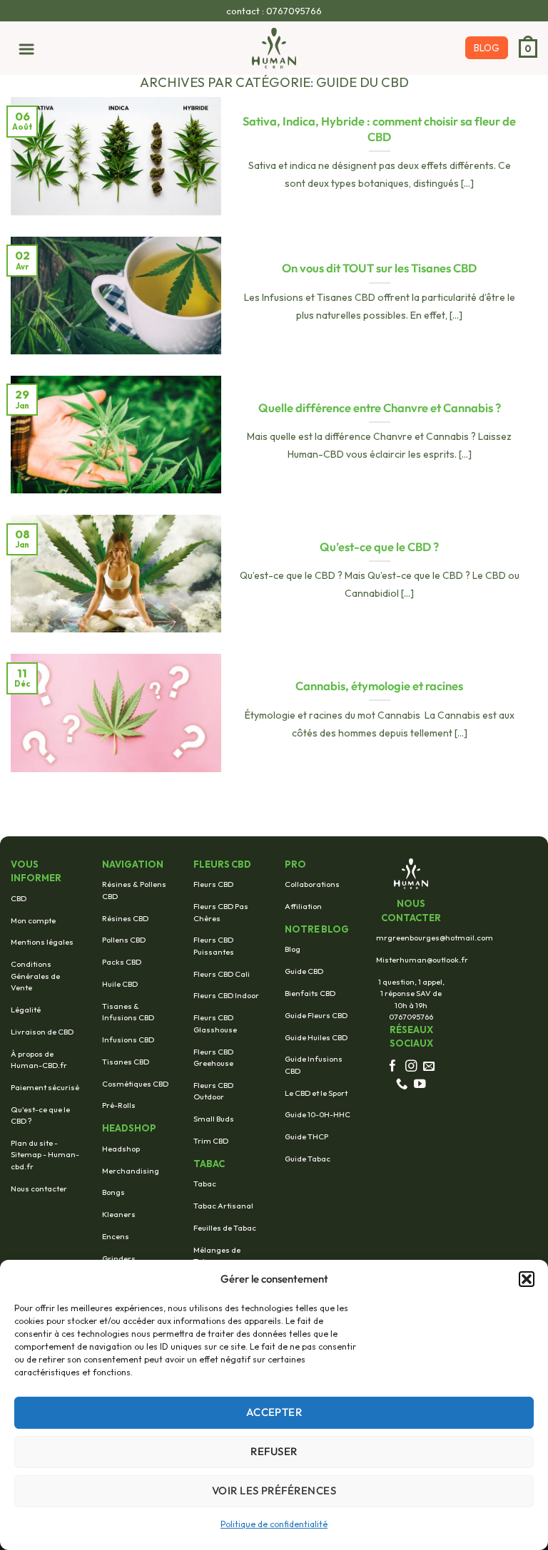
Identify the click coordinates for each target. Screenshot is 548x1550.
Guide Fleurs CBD (316, 1015)
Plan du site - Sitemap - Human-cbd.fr (45, 1154)
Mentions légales (42, 942)
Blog (292, 949)
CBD (18, 898)
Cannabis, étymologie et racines (379, 685)
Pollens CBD (124, 940)
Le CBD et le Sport (316, 1093)
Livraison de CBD (42, 1032)
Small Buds (213, 1119)
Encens (115, 1236)
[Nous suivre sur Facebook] (393, 1066)
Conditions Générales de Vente (35, 975)
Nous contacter (39, 1189)
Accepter (274, 1412)
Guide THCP (306, 1136)
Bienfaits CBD (310, 993)
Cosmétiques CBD (135, 1084)
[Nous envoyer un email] (429, 1066)
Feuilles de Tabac (224, 1228)
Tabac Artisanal (223, 1206)
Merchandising (130, 1171)
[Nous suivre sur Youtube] (420, 1084)
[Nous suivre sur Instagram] (411, 1066)
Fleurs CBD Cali (221, 974)
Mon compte (33, 920)
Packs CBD (121, 962)
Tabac (204, 1184)
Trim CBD (210, 1141)
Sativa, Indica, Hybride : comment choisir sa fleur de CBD (379, 128)
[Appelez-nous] (402, 1084)
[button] (526, 1279)
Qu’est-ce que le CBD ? (379, 546)
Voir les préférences (274, 1490)
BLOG (486, 47)
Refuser (273, 1451)
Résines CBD (125, 918)
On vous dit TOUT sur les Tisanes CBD (379, 267)
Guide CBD (304, 971)
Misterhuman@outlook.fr (422, 960)
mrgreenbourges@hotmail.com (434, 938)
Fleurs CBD (213, 884)
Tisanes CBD (125, 1062)
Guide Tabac (307, 1159)
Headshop (121, 1149)
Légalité (26, 1010)
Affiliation (303, 906)
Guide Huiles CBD (316, 1037)
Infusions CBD (128, 1040)
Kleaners (119, 1214)
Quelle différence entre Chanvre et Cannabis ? (379, 407)
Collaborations (312, 884)
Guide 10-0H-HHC (317, 1114)
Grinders (119, 1258)
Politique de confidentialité (274, 1524)
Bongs (113, 1192)
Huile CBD (120, 984)
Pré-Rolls (119, 1105)
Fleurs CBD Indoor (226, 995)
